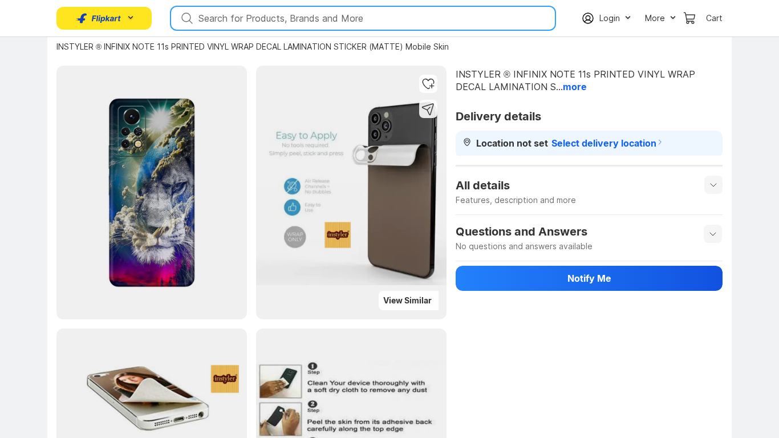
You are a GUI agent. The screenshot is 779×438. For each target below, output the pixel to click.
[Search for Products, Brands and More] (185, 18)
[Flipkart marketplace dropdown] (98, 18)
